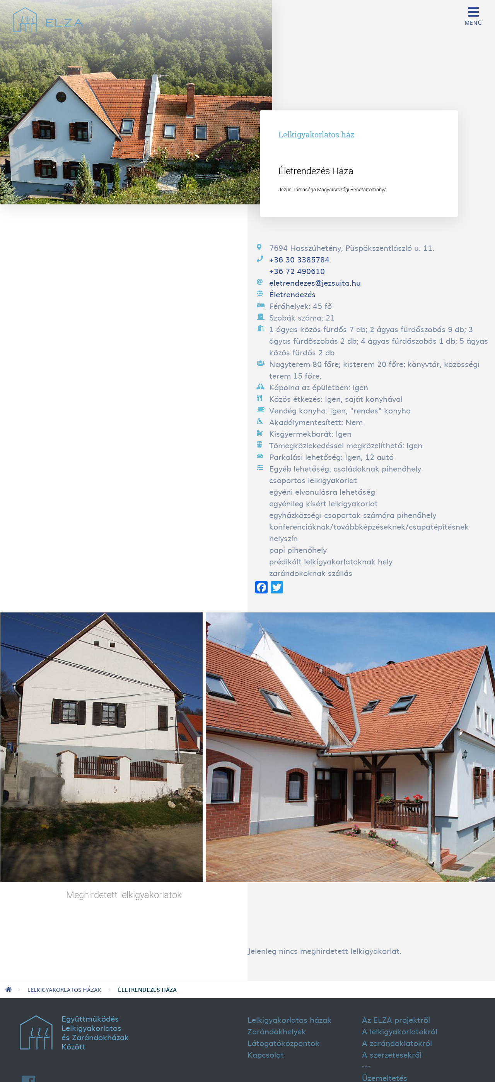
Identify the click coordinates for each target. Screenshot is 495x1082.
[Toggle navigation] (473, 15)
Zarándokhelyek (277, 1031)
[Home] (48, 21)
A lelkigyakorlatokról (399, 1031)
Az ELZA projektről (396, 1019)
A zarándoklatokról (397, 1042)
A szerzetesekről (392, 1054)
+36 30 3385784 (299, 259)
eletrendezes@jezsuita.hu (315, 282)
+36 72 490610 (297, 270)
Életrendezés (292, 294)
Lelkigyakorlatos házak (64, 989)
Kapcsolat (266, 1054)
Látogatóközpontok (283, 1042)
